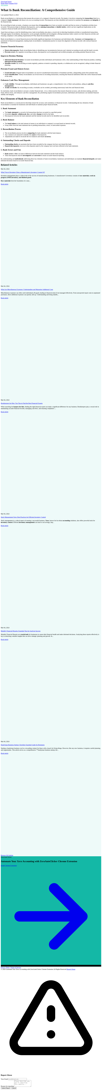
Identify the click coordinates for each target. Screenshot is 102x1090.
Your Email (4, 1079)
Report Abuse (71, 969)
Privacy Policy (5, 967)
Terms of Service (15, 967)
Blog (6, 3)
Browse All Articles (7, 855)
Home (3, 3)
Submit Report (6, 1088)
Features (11, 3)
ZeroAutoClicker (6, 1)
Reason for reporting (7, 1086)
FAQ (15, 3)
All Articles (4, 5)
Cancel (14, 1088)
